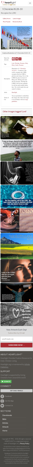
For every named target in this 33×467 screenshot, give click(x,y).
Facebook (8, 396)
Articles (5, 423)
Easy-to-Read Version (18, 448)
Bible (4, 419)
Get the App (9, 401)
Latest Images (17, 18)
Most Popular (6, 22)
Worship (17, 63)
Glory (13, 65)
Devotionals (7, 415)
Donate (6, 381)
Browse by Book (17, 22)
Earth (16, 65)
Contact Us (9, 405)
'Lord (24, 111)
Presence (22, 63)
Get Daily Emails (16, 391)
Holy (26, 63)
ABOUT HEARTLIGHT (11, 354)
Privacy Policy (24, 443)
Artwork (5, 427)
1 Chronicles (20, 53)
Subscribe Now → (16, 345)
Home (4, 431)
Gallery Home (6, 18)
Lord (13, 63)
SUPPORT (5, 371)
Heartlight (14, 92)
